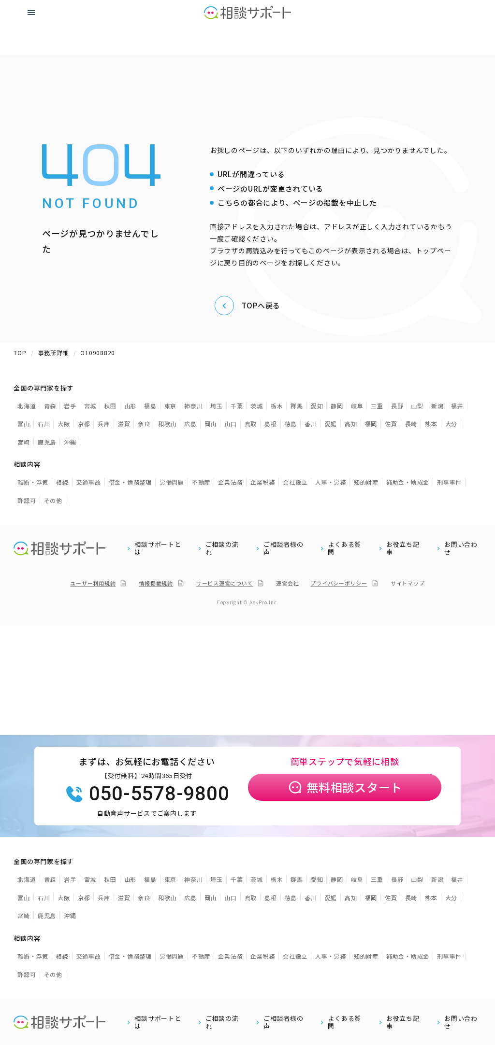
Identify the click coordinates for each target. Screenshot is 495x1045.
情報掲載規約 (156, 583)
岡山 (210, 423)
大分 (451, 423)
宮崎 (23, 442)
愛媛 (331, 423)
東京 (170, 406)
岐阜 (357, 406)
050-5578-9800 (159, 793)
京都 (84, 423)
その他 (53, 500)
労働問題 (172, 482)
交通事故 (88, 482)
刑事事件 (449, 482)
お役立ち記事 (403, 548)
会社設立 (295, 482)
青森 (50, 406)
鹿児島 (47, 442)
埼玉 (216, 406)
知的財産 (366, 482)
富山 (23, 423)
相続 (62, 482)
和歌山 (167, 423)
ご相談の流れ (222, 548)
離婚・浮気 (32, 482)
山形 (130, 406)
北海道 (26, 406)
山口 (230, 423)
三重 (377, 406)
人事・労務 (330, 482)
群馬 (297, 406)
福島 (150, 406)
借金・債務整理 (130, 482)
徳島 (291, 423)
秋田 (110, 406)
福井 (457, 406)
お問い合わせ (461, 548)
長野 (397, 406)
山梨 (417, 406)
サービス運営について (224, 583)
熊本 (431, 423)
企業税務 (262, 482)
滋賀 (124, 423)
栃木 (277, 406)
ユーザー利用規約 (93, 583)
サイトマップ (408, 583)
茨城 (256, 406)
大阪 (64, 423)
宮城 (90, 406)
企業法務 (230, 482)
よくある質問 (344, 548)
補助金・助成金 (407, 482)
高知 (351, 423)
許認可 (26, 500)
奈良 (144, 423)
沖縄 (70, 442)
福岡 (371, 423)
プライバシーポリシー (338, 583)
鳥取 (251, 423)
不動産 (201, 482)
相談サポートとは (157, 548)
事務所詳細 (53, 352)
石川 (44, 423)
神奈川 (193, 406)
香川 (311, 423)
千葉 (237, 406)
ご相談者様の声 (283, 548)
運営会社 (287, 583)
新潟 (437, 406)
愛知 (317, 406)
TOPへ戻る (261, 305)
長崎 (411, 423)
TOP (20, 352)
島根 (270, 423)
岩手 (70, 406)
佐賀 (391, 423)
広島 (190, 423)
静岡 (337, 406)
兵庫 (104, 423)
